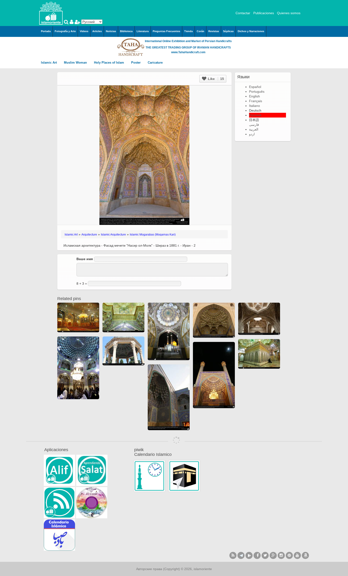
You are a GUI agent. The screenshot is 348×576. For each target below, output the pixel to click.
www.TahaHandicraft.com (188, 52)
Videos (84, 31)
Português (256, 91)
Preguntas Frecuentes (166, 31)
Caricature (155, 62)
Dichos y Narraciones (251, 31)
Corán (200, 31)
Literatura (143, 31)
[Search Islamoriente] (67, 22)
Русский (255, 115)
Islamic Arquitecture (113, 234)
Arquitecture (89, 234)
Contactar (243, 13)
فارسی (254, 124)
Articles (97, 31)
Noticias (111, 31)
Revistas (213, 31)
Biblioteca (126, 31)
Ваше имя (84, 259)
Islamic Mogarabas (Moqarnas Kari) (153, 234)
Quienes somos (288, 13)
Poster (136, 62)
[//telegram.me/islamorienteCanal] (241, 555)
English (254, 96)
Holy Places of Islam (109, 62)
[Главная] (51, 13)
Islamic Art (49, 62)
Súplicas (228, 31)
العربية (253, 129)
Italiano (254, 106)
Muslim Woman (76, 62)
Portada (46, 31)
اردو (252, 134)
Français (255, 101)
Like (215, 79)
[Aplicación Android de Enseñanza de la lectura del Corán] (59, 470)
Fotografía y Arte (65, 31)
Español (255, 87)
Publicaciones (263, 13)
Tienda (188, 31)
